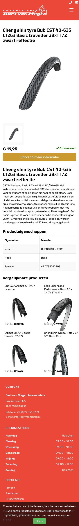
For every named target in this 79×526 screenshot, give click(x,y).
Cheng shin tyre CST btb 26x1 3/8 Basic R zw (61, 334)
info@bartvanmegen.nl (27, 416)
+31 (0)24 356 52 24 (28, 412)
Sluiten (40, 521)
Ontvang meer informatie (39, 157)
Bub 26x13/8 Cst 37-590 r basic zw (20, 287)
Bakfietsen (12, 493)
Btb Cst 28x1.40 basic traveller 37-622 (18, 334)
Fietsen (10, 487)
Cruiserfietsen (15, 498)
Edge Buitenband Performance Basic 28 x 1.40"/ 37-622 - (58, 289)
